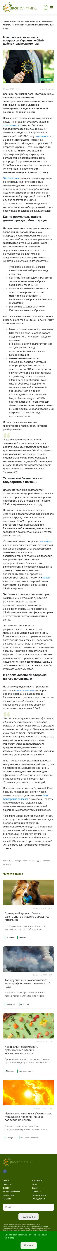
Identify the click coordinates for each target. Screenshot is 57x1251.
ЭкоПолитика (11, 178)
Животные (22, 937)
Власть (6, 1181)
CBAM (10, 860)
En (46, 9)
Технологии (37, 1181)
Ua (46, 5)
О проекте (36, 1192)
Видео (35, 1188)
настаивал (46, 541)
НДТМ (38, 860)
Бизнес (6, 1188)
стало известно (25, 690)
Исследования (38, 1199)
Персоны (7, 1199)
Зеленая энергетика (11, 1192)
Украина (7, 864)
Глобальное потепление (29, 1138)
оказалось (42, 136)
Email (8, 1207)
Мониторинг (8, 1195)
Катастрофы (24, 1004)
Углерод (46, 860)
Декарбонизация (22, 860)
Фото (34, 1184)
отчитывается (11, 125)
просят (47, 577)
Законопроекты (39, 1195)
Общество (7, 1184)
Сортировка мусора (25, 1071)
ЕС (33, 860)
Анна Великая (47, 89)
